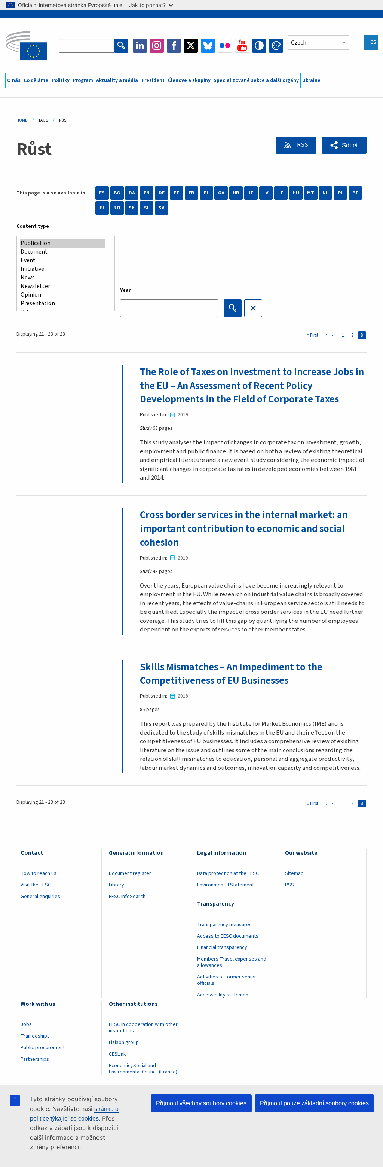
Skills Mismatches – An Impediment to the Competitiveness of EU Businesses (231, 674)
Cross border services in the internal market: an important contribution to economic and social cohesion (244, 529)
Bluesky (208, 46)
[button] (344, 145)
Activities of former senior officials (226, 980)
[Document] (62, 252)
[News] (62, 277)
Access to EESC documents (227, 936)
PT (355, 193)
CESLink (117, 1054)
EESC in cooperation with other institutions (143, 1028)
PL (340, 193)
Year (125, 290)
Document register (130, 873)
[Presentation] (62, 303)
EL (206, 193)
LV (266, 193)
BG (117, 193)
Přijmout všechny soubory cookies (201, 1103)
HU (295, 193)
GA (221, 193)
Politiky (61, 80)
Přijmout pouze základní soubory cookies (314, 1103)
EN (147, 193)
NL (325, 193)
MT (310, 193)
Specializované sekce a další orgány (256, 80)
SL (147, 208)
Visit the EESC (36, 885)
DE (162, 193)
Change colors (276, 46)
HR (236, 193)
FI (102, 208)
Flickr (225, 46)
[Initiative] (62, 269)
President (153, 80)
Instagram (157, 46)
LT (281, 193)
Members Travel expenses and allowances (231, 962)
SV (162, 208)
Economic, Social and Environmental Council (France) (143, 1069)
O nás (14, 80)
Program (83, 80)
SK (132, 208)
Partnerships (35, 1059)
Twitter (191, 46)
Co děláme (36, 80)
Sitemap (294, 873)
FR (191, 193)
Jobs (26, 1024)
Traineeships (35, 1036)
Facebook (174, 46)
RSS (302, 144)
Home (21, 120)
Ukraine (311, 80)
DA (132, 193)
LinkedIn (140, 46)
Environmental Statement (225, 885)
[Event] (62, 260)
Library (116, 885)
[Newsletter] (62, 286)
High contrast (259, 46)
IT (251, 193)
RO (116, 208)
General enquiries (40, 896)
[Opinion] (62, 295)
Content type (32, 226)
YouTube (242, 46)
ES (102, 193)
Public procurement (43, 1047)
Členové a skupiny (189, 80)
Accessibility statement (223, 995)
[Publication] (62, 243)
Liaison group (124, 1042)
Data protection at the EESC (228, 873)
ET (177, 193)
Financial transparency (222, 947)
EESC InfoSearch (127, 896)
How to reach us (38, 873)
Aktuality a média (117, 80)
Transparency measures (224, 924)
